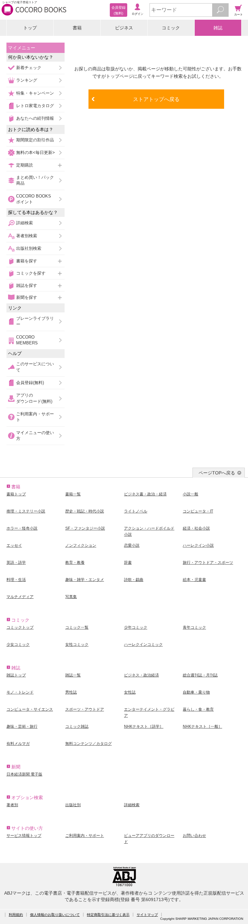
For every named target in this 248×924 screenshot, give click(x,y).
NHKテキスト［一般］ (202, 726)
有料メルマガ (18, 743)
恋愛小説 (132, 545)
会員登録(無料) (30, 382)
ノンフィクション (80, 545)
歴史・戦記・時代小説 (84, 511)
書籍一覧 (73, 494)
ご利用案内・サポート (35, 416)
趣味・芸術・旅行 (21, 726)
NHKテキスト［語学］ (143, 726)
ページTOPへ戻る (217, 472)
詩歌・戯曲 (133, 579)
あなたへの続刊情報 (35, 118)
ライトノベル (135, 511)
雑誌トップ (16, 675)
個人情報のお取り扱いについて (55, 915)
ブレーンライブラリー (35, 321)
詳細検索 (24, 222)
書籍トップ (16, 494)
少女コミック (18, 644)
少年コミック (135, 627)
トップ (30, 27)
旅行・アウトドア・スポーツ (208, 562)
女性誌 (130, 692)
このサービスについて (35, 366)
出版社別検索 (28, 248)
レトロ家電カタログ (35, 105)
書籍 (77, 27)
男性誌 (71, 692)
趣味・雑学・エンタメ (84, 579)
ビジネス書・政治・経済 (145, 494)
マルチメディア (20, 596)
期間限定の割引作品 (35, 139)
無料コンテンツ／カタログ (88, 743)
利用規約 (16, 915)
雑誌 (217, 27)
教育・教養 (75, 562)
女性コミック (76, 644)
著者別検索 (26, 235)
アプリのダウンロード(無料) (34, 398)
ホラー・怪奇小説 (21, 528)
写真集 (71, 596)
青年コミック (194, 627)
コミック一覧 (76, 627)
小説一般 (190, 494)
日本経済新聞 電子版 (24, 774)
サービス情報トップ (23, 835)
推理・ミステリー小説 (25, 511)
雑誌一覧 (73, 675)
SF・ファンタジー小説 (85, 528)
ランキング (26, 80)
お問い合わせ (194, 835)
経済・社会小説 (196, 528)
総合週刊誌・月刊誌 (200, 675)
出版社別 (73, 805)
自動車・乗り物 (196, 692)
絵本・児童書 (194, 579)
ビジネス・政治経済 (141, 675)
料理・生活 (16, 579)
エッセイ (14, 545)
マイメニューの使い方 (35, 435)
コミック (171, 27)
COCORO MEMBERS (27, 340)
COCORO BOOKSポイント (33, 199)
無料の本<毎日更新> (35, 152)
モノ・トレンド (20, 692)
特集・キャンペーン (35, 93)
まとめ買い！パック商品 (35, 180)
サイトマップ (147, 915)
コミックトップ (20, 627)
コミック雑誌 (76, 726)
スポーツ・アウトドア (84, 709)
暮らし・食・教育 (198, 709)
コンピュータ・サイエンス (29, 709)
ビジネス (124, 27)
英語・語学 (16, 562)
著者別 (12, 805)
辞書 (128, 562)
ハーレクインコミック (143, 644)
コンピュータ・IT (198, 511)
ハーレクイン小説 (198, 545)
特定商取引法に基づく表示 (108, 915)
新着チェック (28, 67)
